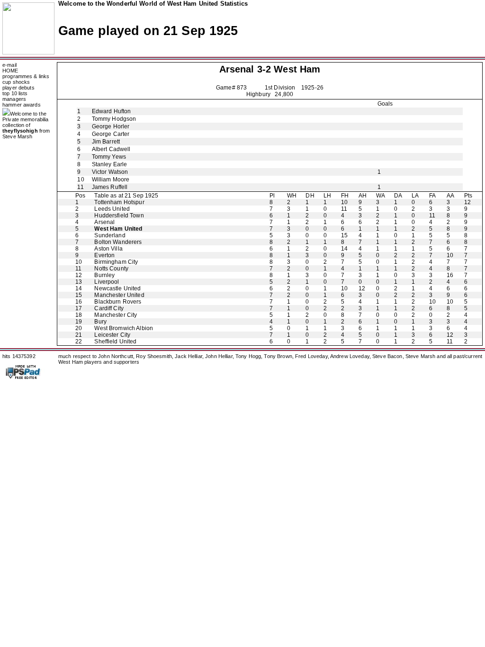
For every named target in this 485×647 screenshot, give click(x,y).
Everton (104, 255)
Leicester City (112, 335)
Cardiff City (109, 308)
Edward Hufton (111, 111)
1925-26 (312, 87)
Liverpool (106, 282)
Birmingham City (116, 262)
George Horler (111, 126)
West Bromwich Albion (123, 328)
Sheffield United (115, 341)
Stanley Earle (109, 164)
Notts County (111, 268)
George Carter (111, 134)
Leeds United (112, 209)
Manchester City (115, 315)
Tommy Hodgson (114, 119)
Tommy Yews (109, 156)
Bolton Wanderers (118, 242)
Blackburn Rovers (117, 301)
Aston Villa (108, 248)
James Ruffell (110, 187)
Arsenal (236, 69)
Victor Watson (110, 172)
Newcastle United (117, 288)
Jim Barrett (106, 141)
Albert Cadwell (111, 149)
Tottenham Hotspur (119, 202)
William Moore (111, 179)
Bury (100, 321)
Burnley (104, 275)
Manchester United (119, 295)
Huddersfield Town (119, 215)
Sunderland (109, 235)
